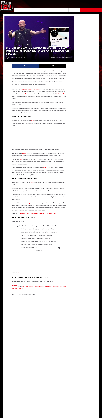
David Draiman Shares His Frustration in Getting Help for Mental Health (37, 213)
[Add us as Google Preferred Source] (66, 10)
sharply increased (29, 94)
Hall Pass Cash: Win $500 (13, 13)
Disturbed (14, 71)
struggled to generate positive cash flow (32, 89)
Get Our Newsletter (37, 13)
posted (24, 153)
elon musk (20, 294)
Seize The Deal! (47, 13)
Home (16, 10)
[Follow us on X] (78, 10)
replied (32, 182)
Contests (38, 10)
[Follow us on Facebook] (70, 10)
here (19, 272)
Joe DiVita (11, 57)
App (33, 10)
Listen (27, 10)
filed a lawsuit (60, 94)
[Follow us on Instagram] (74, 10)
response (30, 203)
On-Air (22, 10)
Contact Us (46, 10)
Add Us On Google (25, 13)
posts (44, 167)
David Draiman (24, 71)
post (32, 120)
